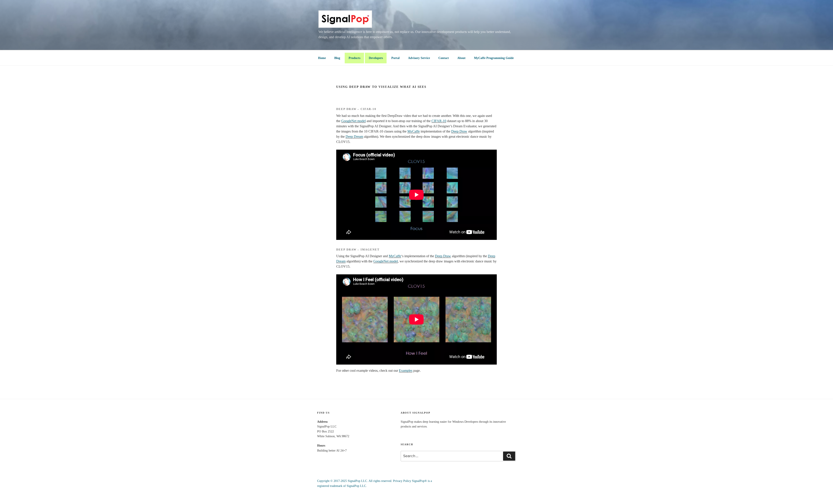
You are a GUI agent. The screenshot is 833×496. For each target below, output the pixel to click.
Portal (395, 58)
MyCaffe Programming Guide (494, 58)
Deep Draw (459, 131)
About (461, 58)
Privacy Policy (402, 481)
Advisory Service (419, 58)
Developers (376, 58)
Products (354, 58)
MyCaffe (413, 131)
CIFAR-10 (438, 121)
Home (322, 58)
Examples (405, 370)
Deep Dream (354, 136)
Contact (443, 58)
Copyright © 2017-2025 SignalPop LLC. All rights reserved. (354, 481)
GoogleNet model (353, 121)
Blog (337, 58)
